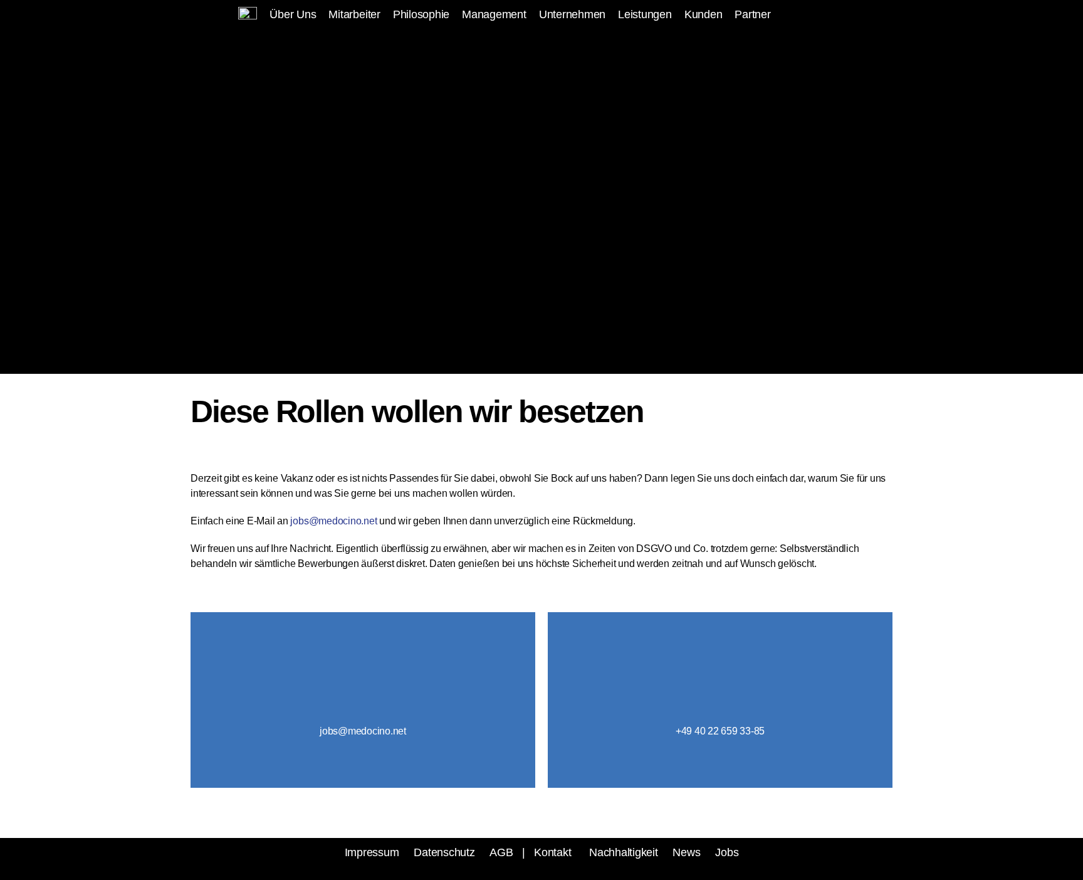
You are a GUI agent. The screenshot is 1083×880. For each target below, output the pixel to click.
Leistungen (645, 14)
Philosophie (421, 14)
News (686, 852)
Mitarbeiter (354, 14)
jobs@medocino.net (334, 521)
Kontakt (552, 852)
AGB (501, 852)
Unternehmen (572, 14)
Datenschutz (444, 852)
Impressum (372, 852)
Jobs (726, 852)
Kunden (703, 14)
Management (494, 14)
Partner (752, 14)
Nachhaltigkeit (623, 852)
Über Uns (292, 14)
